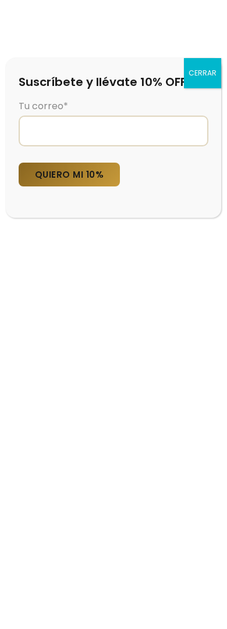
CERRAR (203, 73)
